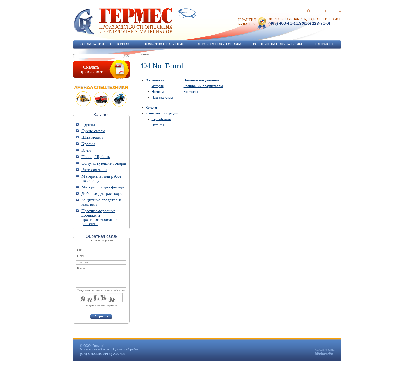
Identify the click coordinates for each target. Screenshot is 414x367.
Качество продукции (165, 44)
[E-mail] (324, 10)
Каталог (124, 44)
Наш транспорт (162, 97)
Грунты (88, 124)
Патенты (158, 125)
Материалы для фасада (102, 187)
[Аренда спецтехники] (101, 96)
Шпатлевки (92, 137)
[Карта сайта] (340, 10)
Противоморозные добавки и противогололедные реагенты (99, 217)
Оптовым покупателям (219, 44)
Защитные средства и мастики (101, 202)
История (158, 86)
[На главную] (308, 10)
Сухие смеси (93, 131)
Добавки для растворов (103, 193)
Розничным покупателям (277, 44)
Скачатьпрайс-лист (91, 69)
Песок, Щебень (95, 157)
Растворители (94, 170)
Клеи (86, 150)
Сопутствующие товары (103, 163)
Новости (158, 92)
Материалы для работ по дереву (101, 178)
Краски (88, 144)
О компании (92, 44)
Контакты (324, 44)
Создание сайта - (325, 349)
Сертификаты (161, 119)
